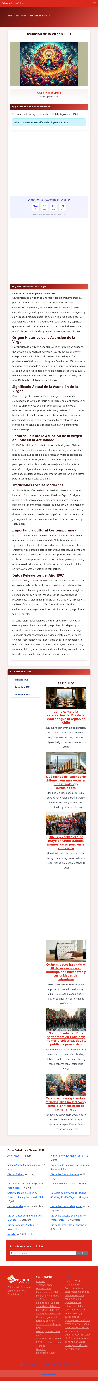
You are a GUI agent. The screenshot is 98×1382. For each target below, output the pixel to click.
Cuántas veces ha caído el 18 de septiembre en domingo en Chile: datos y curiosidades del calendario (66, 971)
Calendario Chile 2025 (48, 1306)
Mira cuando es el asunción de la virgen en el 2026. (41, 122)
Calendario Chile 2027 (48, 1313)
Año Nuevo (13, 1155)
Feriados (41, 1349)
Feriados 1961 (21, 679)
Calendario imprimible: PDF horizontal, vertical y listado (48, 1342)
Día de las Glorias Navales (64, 1174)
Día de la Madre (73, 1281)
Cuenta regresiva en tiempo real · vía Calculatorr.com (49, 214)
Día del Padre (72, 1284)
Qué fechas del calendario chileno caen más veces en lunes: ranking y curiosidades (66, 782)
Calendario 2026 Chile (49, 1374)
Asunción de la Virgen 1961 (49, 34)
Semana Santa (44, 1285)
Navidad (11, 1234)
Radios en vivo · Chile (47, 1292)
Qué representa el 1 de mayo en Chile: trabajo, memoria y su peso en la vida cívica (66, 842)
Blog (68, 1276)
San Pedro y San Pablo (62, 1183)
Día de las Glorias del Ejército (66, 1206)
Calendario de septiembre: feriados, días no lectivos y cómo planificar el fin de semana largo (66, 1103)
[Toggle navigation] (95, 3)
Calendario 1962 (22, 694)
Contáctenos (14, 1294)
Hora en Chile (43, 1288)
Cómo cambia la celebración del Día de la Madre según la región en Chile (65, 717)
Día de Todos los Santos (20, 1225)
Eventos (40, 1281)
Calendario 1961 (22, 687)
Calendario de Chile (12, 3)
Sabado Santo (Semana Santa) (23, 1165)
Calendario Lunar (45, 1352)
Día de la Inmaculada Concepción (68, 1225)
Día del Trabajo (15, 1174)
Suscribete (82, 1253)
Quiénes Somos (16, 1290)
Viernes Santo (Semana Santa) (66, 1155)
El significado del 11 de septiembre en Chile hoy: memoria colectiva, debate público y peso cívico (66, 1038)
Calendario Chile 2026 (48, 1310)
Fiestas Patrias (15, 1206)
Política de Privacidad (48, 1302)
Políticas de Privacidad (19, 1287)
